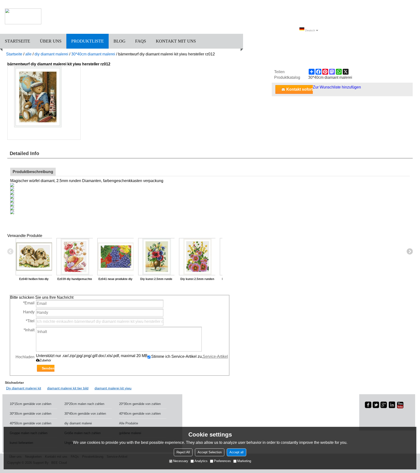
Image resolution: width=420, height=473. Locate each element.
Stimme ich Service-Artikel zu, (189, 356)
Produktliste (87, 41)
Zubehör (45, 360)
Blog (119, 41)
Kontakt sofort (299, 89)
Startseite (17, 41)
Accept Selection (210, 452)
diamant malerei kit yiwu (113, 388)
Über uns (50, 41)
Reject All (183, 452)
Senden (48, 368)
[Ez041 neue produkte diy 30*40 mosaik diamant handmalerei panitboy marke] (115, 256)
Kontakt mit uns (176, 41)
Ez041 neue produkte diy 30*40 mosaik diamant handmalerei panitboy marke (115, 280)
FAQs (140, 41)
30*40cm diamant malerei (93, 54)
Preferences (222, 461)
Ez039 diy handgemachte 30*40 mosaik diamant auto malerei (74, 280)
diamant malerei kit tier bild (67, 388)
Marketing (244, 461)
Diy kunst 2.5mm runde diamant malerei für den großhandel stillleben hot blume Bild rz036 (156, 280)
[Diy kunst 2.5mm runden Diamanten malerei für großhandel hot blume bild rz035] (197, 256)
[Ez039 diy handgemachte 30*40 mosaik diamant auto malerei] (74, 256)
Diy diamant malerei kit (23, 388)
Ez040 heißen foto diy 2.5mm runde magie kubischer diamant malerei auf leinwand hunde (34, 280)
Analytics (201, 461)
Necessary (180, 461)
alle (28, 54)
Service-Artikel (215, 356)
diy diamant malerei (51, 54)
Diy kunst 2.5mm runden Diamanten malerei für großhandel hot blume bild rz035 (197, 280)
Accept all (236, 452)
